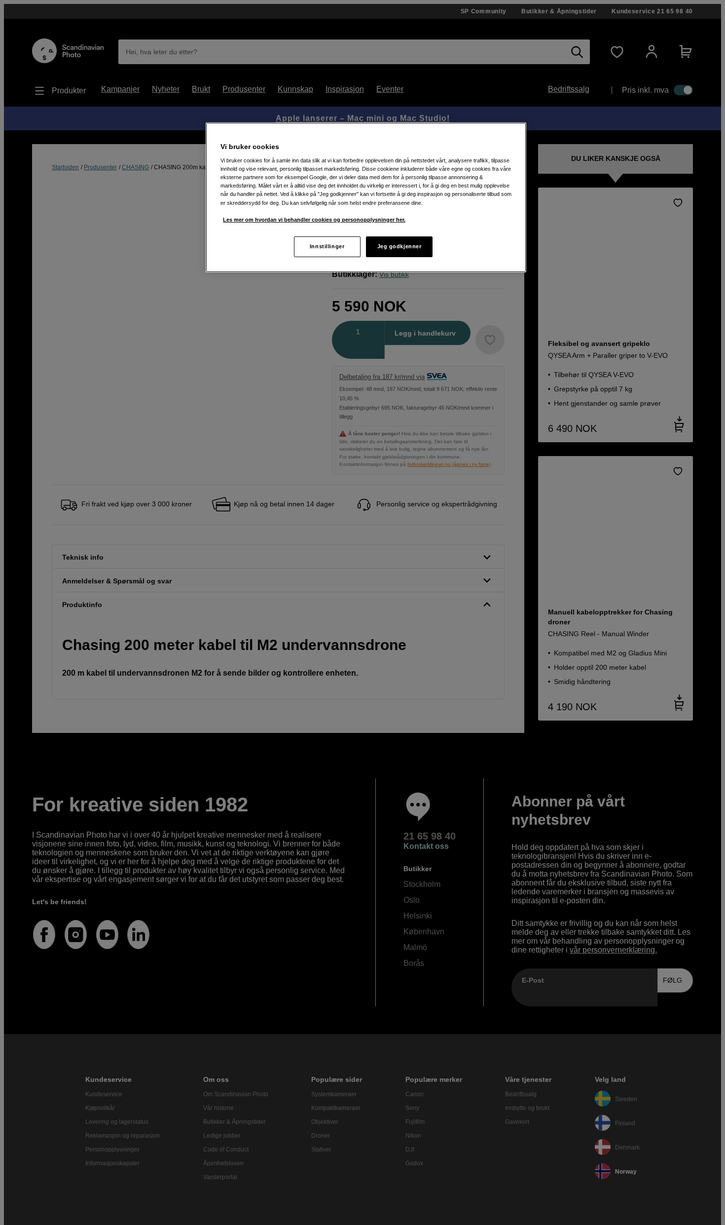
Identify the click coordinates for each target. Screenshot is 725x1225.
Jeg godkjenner (399, 246)
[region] (366, 197)
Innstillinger (327, 246)
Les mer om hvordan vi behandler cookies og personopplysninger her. (314, 220)
